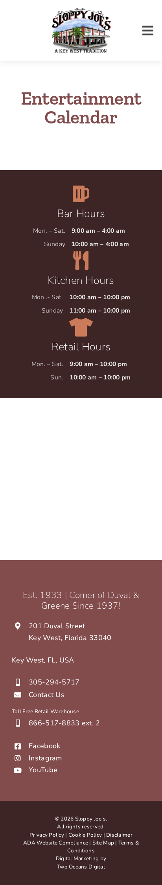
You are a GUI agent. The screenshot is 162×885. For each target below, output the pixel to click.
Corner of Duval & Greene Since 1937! (90, 600)
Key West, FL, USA (43, 660)
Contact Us (46, 694)
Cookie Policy (85, 835)
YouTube (43, 770)
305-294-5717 (54, 682)
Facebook (44, 746)
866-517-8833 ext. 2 (64, 723)
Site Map (103, 842)
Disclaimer (119, 835)
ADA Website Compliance (55, 842)
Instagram (45, 758)
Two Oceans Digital (81, 866)
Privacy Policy (46, 835)
